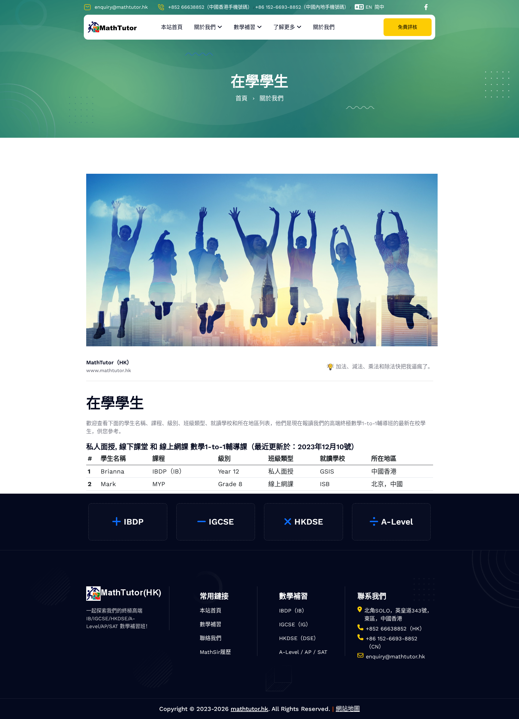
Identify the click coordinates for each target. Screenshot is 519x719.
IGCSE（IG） (295, 624)
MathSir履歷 (215, 652)
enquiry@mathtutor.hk (395, 656)
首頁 (241, 98)
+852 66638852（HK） (395, 628)
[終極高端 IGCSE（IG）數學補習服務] (201, 522)
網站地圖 (348, 708)
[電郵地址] (360, 656)
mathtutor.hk (249, 708)
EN (369, 7)
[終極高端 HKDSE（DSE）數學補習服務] (288, 522)
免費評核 (407, 27)
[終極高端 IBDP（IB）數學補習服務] (116, 522)
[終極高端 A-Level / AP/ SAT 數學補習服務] (373, 522)
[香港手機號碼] (360, 628)
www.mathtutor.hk (108, 370)
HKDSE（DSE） (299, 638)
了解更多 (285, 27)
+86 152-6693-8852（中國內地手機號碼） (302, 7)
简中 (379, 7)
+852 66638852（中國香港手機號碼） (210, 7)
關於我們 (205, 27)
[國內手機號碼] (360, 638)
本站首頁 (172, 27)
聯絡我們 (210, 638)
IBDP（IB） (293, 610)
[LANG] (359, 7)
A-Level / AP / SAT (303, 652)
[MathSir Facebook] (426, 7)
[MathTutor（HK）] (112, 27)
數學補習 (245, 27)
